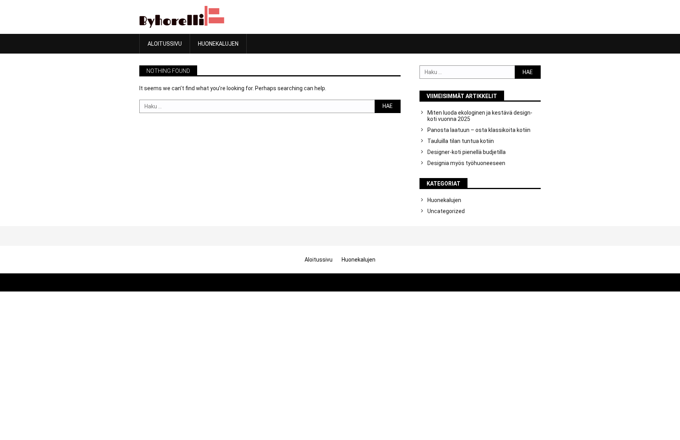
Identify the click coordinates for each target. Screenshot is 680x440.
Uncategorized (446, 211)
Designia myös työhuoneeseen (466, 163)
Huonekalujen (218, 44)
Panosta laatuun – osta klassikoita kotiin (478, 130)
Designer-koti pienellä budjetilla (466, 152)
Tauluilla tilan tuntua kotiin (460, 141)
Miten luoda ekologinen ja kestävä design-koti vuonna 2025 (479, 116)
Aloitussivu (165, 44)
